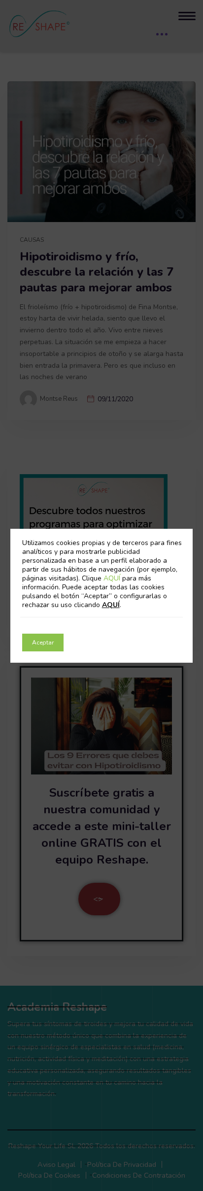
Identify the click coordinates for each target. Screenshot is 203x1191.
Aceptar (43, 642)
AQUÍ (112, 578)
